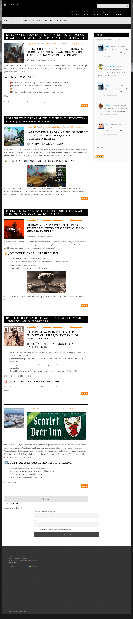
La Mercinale (48, 44)
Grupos (16, 20)
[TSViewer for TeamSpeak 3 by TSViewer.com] (14, 567)
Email (36, 521)
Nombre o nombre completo (44, 512)
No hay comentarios (77, 44)
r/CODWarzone (19, 149)
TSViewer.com (12, 562)
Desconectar (122, 15)
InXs (107, 46)
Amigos (36, 20)
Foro (26, 20)
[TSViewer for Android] (34, 567)
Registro (97, 15)
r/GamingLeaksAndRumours (44, 66)
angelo (108, 105)
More (83, 105)
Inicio (7, 20)
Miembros (48, 20)
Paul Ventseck (58, 44)
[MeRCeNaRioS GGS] (12, 5)
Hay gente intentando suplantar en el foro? (115, 128)
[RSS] (98, 34)
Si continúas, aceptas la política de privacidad (54, 530)
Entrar (87, 15)
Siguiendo (76, 15)
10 (124, 39)
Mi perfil (108, 15)
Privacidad (61, 20)
